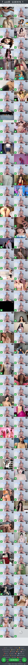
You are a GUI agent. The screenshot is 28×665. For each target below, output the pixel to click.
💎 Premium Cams (21, 655)
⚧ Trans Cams (13, 655)
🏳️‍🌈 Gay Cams (6, 655)
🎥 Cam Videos (21, 659)
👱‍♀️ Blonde (24, 649)
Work (13, 663)
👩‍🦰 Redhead (12, 651)
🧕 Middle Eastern (6, 649)
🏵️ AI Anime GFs (20, 657)
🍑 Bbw (17, 651)
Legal (24, 663)
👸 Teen (18, 649)
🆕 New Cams (21, 653)
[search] (24, 660)
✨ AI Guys (6, 659)
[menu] (3, 660)
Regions (9, 663)
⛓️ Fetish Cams (7, 657)
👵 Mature (13, 649)
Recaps (16, 663)
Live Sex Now (14, 660)
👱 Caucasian (21, 647)
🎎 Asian (5, 647)
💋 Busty (6, 653)
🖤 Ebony (10, 647)
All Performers (20, 663)
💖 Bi (16, 653)
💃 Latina (16, 647)
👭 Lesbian (11, 653)
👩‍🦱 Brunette (6, 651)
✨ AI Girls (14, 657)
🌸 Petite (22, 651)
